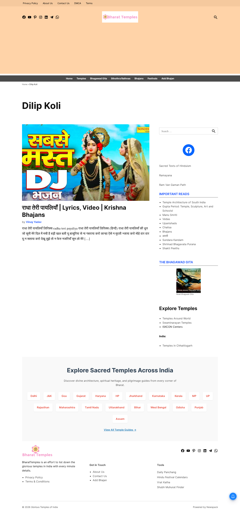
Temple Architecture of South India (184, 202)
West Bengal (158, 407)
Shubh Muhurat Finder (170, 487)
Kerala (178, 396)
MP (194, 396)
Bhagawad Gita (98, 78)
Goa (64, 396)
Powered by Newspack (205, 507)
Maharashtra (67, 407)
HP (117, 396)
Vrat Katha (163, 482)
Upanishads (169, 223)
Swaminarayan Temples (177, 322)
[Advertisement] (120, 51)
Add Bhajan (167, 78)
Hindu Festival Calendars (172, 477)
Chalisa (166, 227)
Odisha (180, 407)
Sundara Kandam (172, 240)
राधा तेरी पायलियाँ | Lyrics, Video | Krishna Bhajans (74, 211)
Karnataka (158, 396)
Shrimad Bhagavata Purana (179, 244)
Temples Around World (176, 318)
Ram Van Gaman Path (172, 184)
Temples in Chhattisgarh (177, 345)
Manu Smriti (169, 215)
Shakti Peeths (170, 248)
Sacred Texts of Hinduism (175, 165)
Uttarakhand (116, 407)
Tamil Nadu (92, 407)
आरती (165, 235)
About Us (48, 3)
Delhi (34, 396)
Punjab (199, 407)
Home (69, 78)
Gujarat (81, 396)
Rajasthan (43, 407)
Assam (120, 418)
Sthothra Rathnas (120, 78)
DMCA (77, 3)
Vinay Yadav (33, 222)
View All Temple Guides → (120, 429)
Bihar (137, 407)
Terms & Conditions (37, 481)
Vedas (166, 219)
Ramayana (165, 175)
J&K (49, 396)
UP (208, 396)
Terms (89, 3)
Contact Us (63, 3)
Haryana (100, 396)
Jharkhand (135, 396)
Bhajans (139, 78)
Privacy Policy (30, 3)
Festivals (152, 78)
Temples (81, 78)
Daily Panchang (166, 472)
